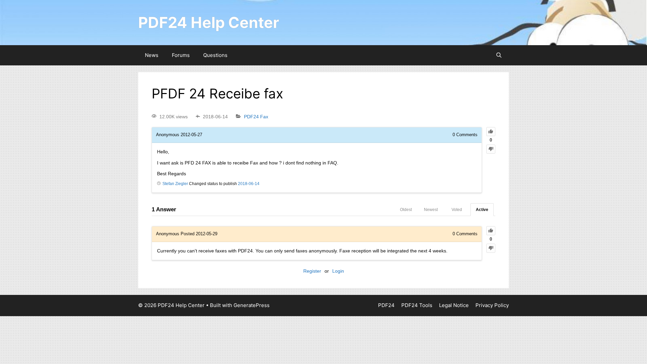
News (151, 55)
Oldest (406, 209)
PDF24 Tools (416, 305)
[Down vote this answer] (490, 248)
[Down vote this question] (490, 149)
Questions (215, 55)
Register (312, 271)
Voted (457, 209)
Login (338, 271)
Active (482, 209)
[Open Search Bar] (499, 55)
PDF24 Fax (256, 116)
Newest (431, 209)
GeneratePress (252, 305)
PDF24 (386, 305)
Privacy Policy (492, 305)
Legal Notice (454, 305)
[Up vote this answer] (490, 230)
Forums (181, 55)
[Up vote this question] (490, 131)
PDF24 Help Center (208, 22)
